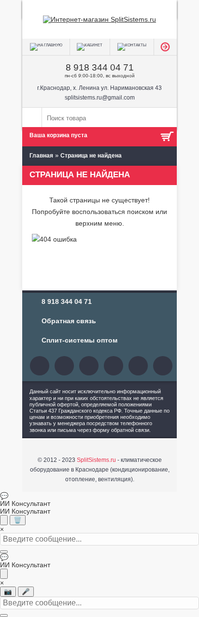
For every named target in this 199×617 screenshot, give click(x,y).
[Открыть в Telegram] (4, 574)
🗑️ (18, 520)
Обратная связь (69, 321)
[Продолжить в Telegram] (4, 520)
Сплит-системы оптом (79, 340)
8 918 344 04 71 (100, 67)
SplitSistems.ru (96, 460)
